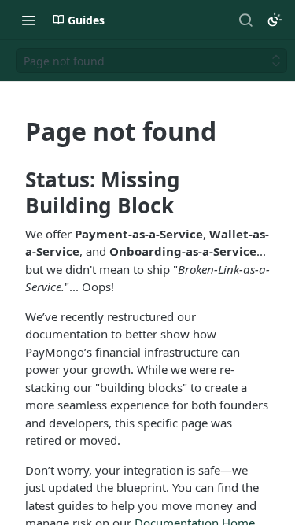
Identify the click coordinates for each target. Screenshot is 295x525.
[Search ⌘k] (245, 19)
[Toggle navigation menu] (28, 19)
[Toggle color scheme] (274, 19)
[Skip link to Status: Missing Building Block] (14, 193)
